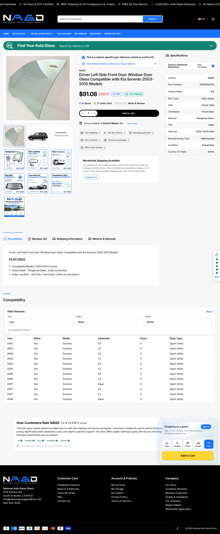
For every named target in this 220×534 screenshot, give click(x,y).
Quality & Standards (176, 496)
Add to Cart (188, 455)
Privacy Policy (119, 496)
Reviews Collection (176, 492)
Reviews (39, 238)
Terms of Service (121, 501)
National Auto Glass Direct (205, 528)
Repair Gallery (113, 33)
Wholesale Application (178, 509)
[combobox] (110, 18)
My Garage (81, 33)
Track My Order (66, 492)
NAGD (82, 70)
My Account (65, 33)
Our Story (95, 33)
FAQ (59, 496)
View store (131, 123)
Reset (209, 311)
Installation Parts (41, 33)
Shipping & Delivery (68, 484)
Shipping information (70, 238)
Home (6, 33)
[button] (203, 19)
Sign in (206, 426)
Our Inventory (173, 501)
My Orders (117, 492)
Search (152, 19)
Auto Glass (18, 33)
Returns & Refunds (104, 238)
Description (15, 238)
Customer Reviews (176, 488)
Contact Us (91, 177)
